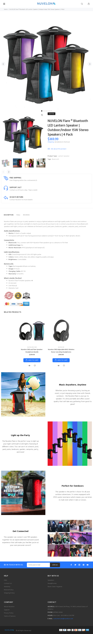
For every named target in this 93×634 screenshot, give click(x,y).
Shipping (51, 142)
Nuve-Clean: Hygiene (55, 586)
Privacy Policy (8, 613)
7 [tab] (51, 111)
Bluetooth (55, 159)
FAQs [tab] (18, 215)
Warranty (7, 586)
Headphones (52, 583)
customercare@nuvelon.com (63, 618)
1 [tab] (41, 111)
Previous (3, 64)
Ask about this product (58, 149)
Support (7, 610)
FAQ (5, 580)
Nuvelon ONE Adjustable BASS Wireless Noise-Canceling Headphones (61, 350)
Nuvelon (61, 347)
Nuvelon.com (32, 347)
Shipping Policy (9, 593)
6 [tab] (49, 111)
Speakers (51, 580)
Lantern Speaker (63, 156)
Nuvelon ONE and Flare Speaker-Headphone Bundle (32, 350)
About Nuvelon (9, 606)
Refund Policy (8, 590)
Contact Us (8, 583)
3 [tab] (44, 111)
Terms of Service (9, 616)
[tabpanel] (46, 62)
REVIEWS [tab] (26, 215)
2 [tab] (43, 111)
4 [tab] (46, 111)
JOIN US (55, 565)
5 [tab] (48, 111)
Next (90, 64)
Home (5, 9)
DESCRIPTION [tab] (8, 215)
